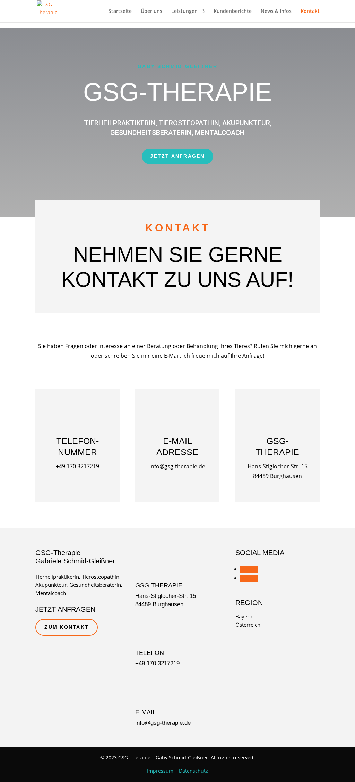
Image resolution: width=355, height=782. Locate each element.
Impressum (160, 770)
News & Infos (276, 11)
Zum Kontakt (66, 627)
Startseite (120, 11)
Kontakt (310, 11)
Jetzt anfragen (177, 156)
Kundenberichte (233, 11)
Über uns (151, 11)
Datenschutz (193, 770)
